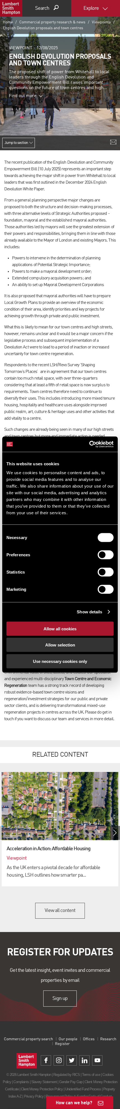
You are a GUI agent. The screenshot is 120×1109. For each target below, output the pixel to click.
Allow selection (60, 645)
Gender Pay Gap (71, 1082)
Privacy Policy (34, 1096)
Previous (5, 833)
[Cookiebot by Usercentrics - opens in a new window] (89, 444)
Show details (89, 611)
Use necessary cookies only (60, 661)
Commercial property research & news (52, 22)
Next (115, 833)
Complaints (21, 1082)
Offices (89, 1039)
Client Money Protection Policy (42, 1089)
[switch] (106, 554)
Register (62, 1044)
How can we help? (74, 1102)
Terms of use (91, 1075)
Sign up (59, 998)
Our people (68, 1039)
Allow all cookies (60, 628)
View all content (60, 910)
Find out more (22, 96)
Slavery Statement (44, 1082)
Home (8, 22)
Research (108, 1039)
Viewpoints (101, 22)
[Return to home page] (11, 8)
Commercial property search (28, 1039)
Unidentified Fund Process (83, 1089)
